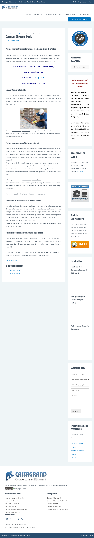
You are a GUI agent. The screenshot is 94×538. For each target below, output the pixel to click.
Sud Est (73, 458)
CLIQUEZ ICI (40, 78)
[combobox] (73, 385)
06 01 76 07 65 (14, 519)
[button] (79, 19)
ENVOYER (75, 411)
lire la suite (80, 171)
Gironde (73, 454)
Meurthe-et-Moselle (77, 450)
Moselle (73, 447)
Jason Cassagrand (12, 260)
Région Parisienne (77, 444)
